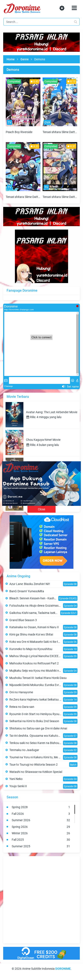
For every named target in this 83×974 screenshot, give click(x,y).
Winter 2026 (41, 833)
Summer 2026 (41, 820)
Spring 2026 (41, 826)
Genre (24, 59)
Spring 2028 (41, 807)
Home (11, 59)
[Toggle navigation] (74, 8)
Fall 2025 (41, 839)
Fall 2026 (41, 813)
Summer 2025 (41, 846)
